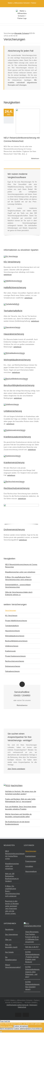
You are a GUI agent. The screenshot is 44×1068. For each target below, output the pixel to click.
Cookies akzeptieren (21, 1026)
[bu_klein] (16, 379)
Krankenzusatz (10, 651)
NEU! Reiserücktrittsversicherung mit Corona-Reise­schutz (12, 854)
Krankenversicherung (14, 462)
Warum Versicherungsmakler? (12, 966)
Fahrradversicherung (12, 671)
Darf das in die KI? (31, 947)
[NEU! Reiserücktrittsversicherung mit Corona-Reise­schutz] (28, 121)
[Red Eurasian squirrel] (11, 304)
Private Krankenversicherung (15, 656)
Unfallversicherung (13, 411)
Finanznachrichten (32, 926)
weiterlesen (8, 275)
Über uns (8, 939)
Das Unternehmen (11, 934)
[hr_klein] (12, 327)
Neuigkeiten (9, 929)
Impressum (33, 1005)
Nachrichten (16, 785)
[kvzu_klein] (14, 430)
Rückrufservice (22, 705)
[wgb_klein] (14, 353)
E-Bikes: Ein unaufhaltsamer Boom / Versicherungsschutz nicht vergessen (12, 891)
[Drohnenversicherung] (21, 505)
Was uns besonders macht (11, 946)
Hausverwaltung (31, 871)
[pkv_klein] (12, 456)
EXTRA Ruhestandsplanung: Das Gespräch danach (32, 985)
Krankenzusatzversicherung (17, 437)
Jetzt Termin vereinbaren (16, 769)
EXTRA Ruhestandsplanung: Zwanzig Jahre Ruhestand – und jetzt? (32, 972)
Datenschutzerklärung (34, 1029)
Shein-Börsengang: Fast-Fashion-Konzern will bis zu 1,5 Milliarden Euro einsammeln (32, 937)
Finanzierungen (30, 861)
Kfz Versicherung (12, 262)
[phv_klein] (13, 281)
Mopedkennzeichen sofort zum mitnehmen (20, 572)
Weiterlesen (35, 158)
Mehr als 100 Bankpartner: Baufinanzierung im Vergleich (12, 877)
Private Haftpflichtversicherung (16, 621)
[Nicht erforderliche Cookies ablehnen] (1, 1031)
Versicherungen (10, 610)
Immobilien (29, 866)
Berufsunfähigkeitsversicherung (19, 385)
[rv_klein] (14, 481)
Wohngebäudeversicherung (17, 360)
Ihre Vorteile (9, 952)
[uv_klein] (11, 404)
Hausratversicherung (14, 334)
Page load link (5, 1021)
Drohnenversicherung (14, 529)
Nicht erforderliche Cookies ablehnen (13, 1029)
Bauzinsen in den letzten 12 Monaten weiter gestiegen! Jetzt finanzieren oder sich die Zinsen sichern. (12, 907)
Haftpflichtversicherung (15, 287)
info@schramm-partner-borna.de (18, 1005)
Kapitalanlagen (30, 856)
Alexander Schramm (22, 33)
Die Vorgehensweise (11, 958)
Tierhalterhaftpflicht (13, 311)
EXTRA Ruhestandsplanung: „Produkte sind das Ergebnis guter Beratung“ (32, 957)
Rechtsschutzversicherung (16, 488)
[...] (25, 154)
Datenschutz (22, 1007)
